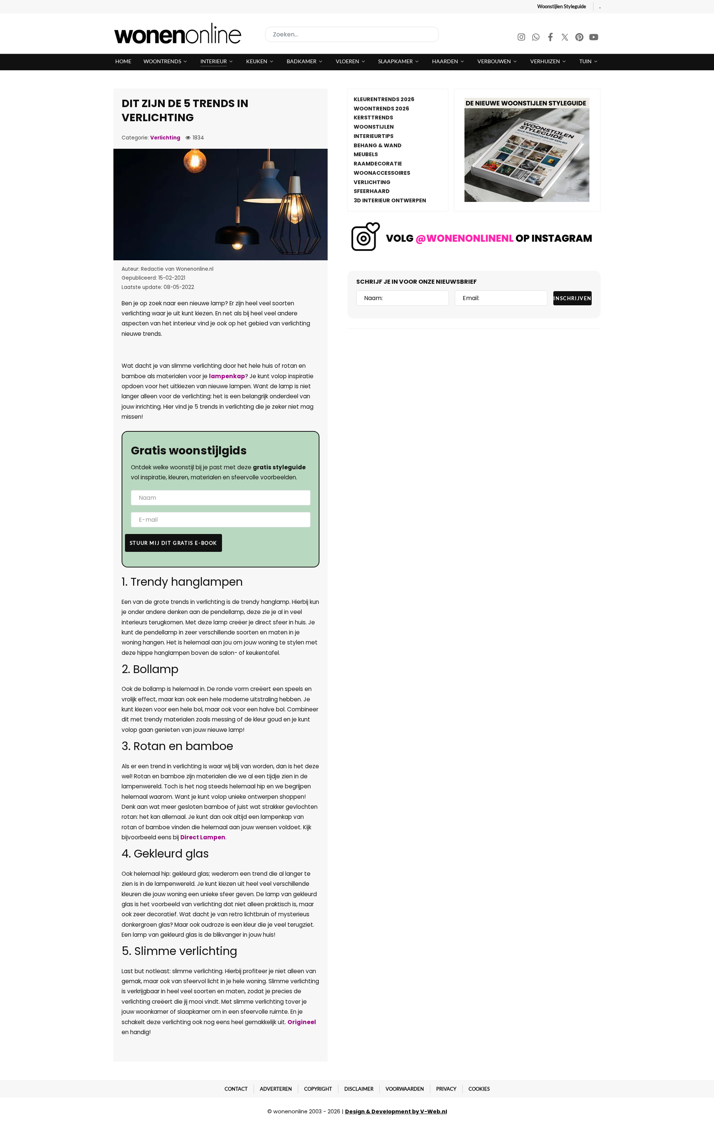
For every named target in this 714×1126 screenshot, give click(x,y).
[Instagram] (522, 38)
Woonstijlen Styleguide (561, 6)
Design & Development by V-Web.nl (396, 1111)
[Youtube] (594, 38)
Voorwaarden (405, 1089)
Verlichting (165, 137)
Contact (236, 1089)
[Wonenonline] (180, 33)
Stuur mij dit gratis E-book (173, 543)
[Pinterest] (580, 38)
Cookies (479, 1089)
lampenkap (227, 376)
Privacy (446, 1089)
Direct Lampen (202, 837)
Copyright (318, 1089)
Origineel (301, 1022)
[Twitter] (565, 38)
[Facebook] (551, 38)
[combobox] (352, 34)
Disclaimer (358, 1089)
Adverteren (276, 1089)
